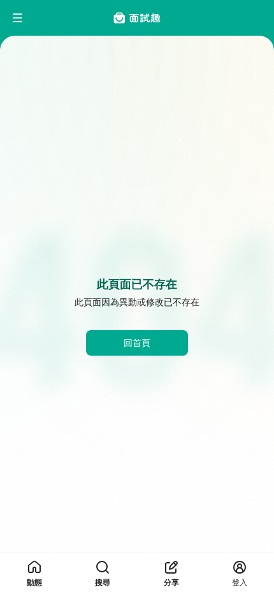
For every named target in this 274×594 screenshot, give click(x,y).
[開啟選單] (18, 18)
